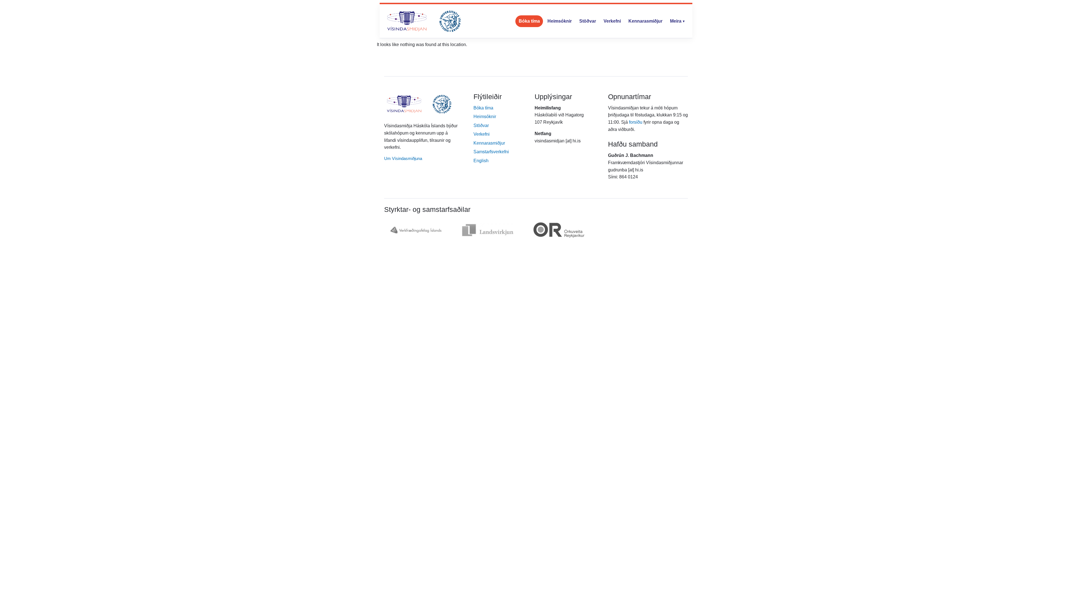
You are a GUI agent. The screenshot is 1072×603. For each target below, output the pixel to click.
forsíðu (635, 122)
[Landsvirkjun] (487, 230)
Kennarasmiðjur (645, 21)
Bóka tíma (529, 21)
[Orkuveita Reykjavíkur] (559, 230)
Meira (675, 21)
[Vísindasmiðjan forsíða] (424, 21)
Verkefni (612, 21)
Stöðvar (587, 21)
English (481, 160)
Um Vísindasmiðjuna (403, 158)
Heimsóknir (559, 21)
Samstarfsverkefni (491, 151)
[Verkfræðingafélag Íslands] (415, 230)
